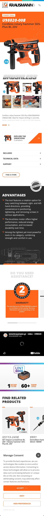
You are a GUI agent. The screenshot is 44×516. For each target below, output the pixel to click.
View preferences (22, 504)
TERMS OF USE (8, 510)
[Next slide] (40, 323)
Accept (20, 488)
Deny (22, 496)
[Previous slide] (4, 323)
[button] (38, 455)
